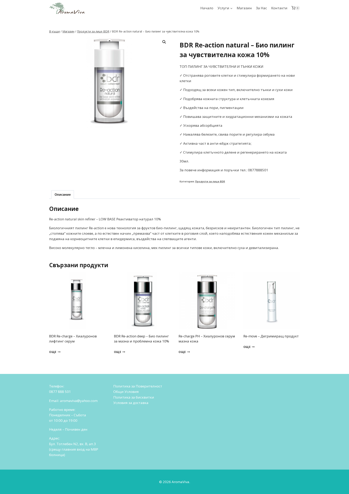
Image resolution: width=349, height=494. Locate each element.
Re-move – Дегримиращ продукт (271, 336)
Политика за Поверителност (137, 386)
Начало (206, 8)
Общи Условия (126, 391)
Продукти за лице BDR (210, 181)
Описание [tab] (63, 195)
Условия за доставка (130, 402)
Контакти (279, 8)
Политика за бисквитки (133, 397)
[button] (164, 42)
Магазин (244, 8)
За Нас (261, 8)
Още (52, 352)
